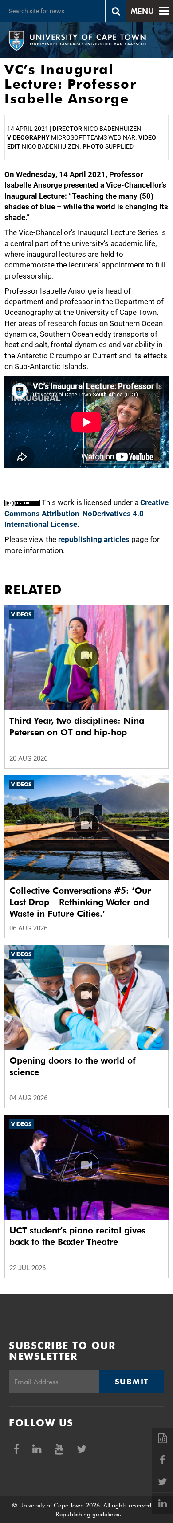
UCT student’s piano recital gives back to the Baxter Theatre (77, 1236)
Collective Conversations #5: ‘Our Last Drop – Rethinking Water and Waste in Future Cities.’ (80, 902)
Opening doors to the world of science (72, 1066)
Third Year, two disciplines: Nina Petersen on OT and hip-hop (76, 726)
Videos (21, 614)
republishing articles (94, 539)
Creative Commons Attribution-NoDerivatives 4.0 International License (86, 513)
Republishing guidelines (87, 1514)
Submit (132, 1381)
